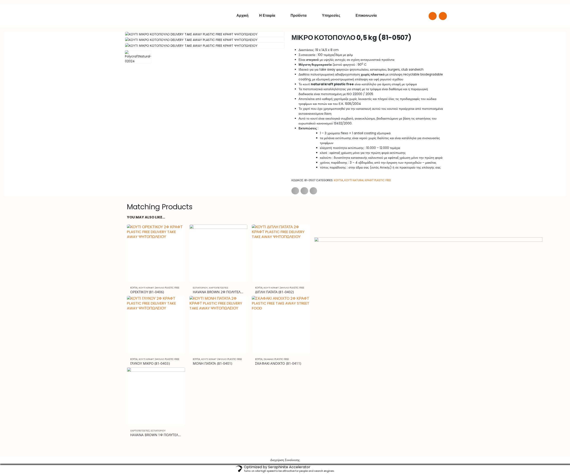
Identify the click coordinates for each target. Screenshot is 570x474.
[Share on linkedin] (313, 190)
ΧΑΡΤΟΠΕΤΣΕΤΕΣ (218, 287)
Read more (178, 232)
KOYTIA (338, 180)
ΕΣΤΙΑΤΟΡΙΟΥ (200, 287)
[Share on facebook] (295, 190)
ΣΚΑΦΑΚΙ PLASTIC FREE (276, 359)
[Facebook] (433, 16)
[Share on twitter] (304, 190)
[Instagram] (443, 16)
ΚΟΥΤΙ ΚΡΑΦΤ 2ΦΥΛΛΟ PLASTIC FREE (159, 287)
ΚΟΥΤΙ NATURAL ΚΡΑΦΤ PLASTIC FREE (367, 180)
